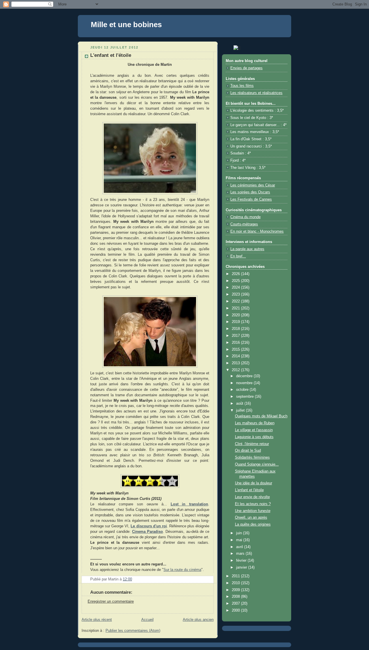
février (242, 561)
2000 (236, 610)
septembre (245, 397)
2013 (236, 363)
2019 (236, 322)
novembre (245, 383)
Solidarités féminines (252, 457)
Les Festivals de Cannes (251, 199)
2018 (236, 329)
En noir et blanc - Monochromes (257, 231)
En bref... (238, 256)
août (240, 403)
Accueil (147, 620)
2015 (236, 350)
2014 (236, 356)
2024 (236, 287)
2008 (236, 597)
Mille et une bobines (126, 24)
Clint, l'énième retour (252, 444)
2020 (236, 315)
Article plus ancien (198, 620)
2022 (236, 301)
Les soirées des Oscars (250, 192)
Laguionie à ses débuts (254, 437)
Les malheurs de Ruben (254, 423)
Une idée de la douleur (253, 483)
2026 (236, 274)
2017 (236, 336)
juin (239, 533)
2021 (236, 308)
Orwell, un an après (251, 517)
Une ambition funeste (252, 511)
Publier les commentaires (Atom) (133, 631)
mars (241, 554)
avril (240, 547)
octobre (243, 390)
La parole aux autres (247, 249)
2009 (236, 590)
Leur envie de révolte (252, 497)
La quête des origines (253, 524)
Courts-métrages (244, 224)
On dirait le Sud (248, 451)
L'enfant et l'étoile (249, 490)
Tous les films (242, 86)
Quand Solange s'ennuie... (257, 464)
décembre (245, 376)
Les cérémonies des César (252, 185)
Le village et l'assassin (254, 430)
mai (239, 540)
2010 (236, 583)
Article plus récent (97, 620)
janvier (242, 567)
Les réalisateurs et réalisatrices (256, 93)
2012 (236, 370)
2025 (236, 281)
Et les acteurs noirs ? (253, 504)
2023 (236, 294)
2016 (236, 343)
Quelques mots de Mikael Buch (261, 416)
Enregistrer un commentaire (111, 601)
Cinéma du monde (245, 217)
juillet (241, 410)
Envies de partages (246, 68)
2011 (236, 576)
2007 (236, 604)
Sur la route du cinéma (182, 570)
